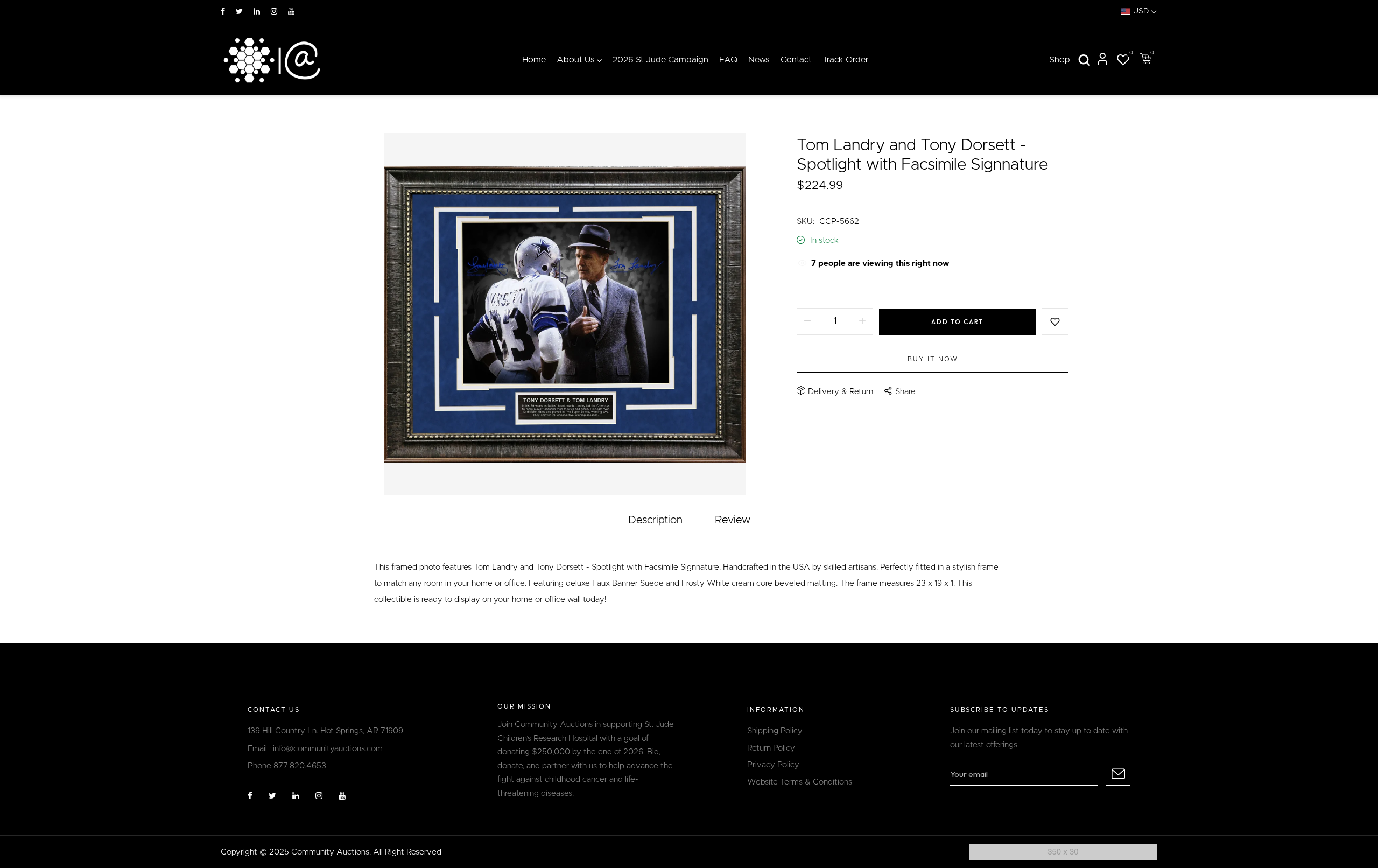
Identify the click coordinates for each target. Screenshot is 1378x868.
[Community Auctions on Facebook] (223, 12)
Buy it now (933, 359)
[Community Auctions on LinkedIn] (257, 12)
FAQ (728, 59)
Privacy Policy (773, 765)
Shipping (812, 289)
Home (534, 59)
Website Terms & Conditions (799, 782)
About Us (576, 59)
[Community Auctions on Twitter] (239, 12)
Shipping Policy (775, 731)
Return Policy (771, 748)
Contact (796, 59)
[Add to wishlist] (1055, 321)
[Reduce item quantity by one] (807, 321)
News (759, 59)
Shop (1059, 59)
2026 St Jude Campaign (660, 59)
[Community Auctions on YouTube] (291, 12)
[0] (1122, 62)
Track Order (845, 59)
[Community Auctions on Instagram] (274, 12)
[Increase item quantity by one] (862, 321)
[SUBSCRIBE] (1118, 774)
